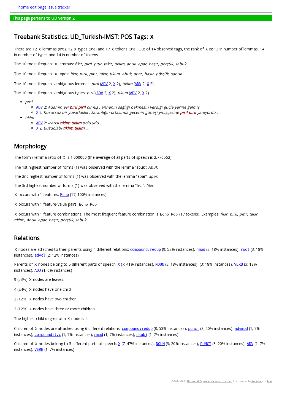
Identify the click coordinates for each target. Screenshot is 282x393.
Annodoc (256, 381)
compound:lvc (47, 334)
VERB (238, 264)
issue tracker (59, 7)
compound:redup (145, 249)
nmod (200, 249)
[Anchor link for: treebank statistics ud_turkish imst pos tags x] (157, 36)
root (245, 249)
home (23, 7)
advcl (39, 255)
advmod (241, 328)
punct (193, 328)
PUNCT (205, 343)
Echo (64, 194)
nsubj (141, 334)
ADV (104, 84)
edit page (38, 7)
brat (269, 381)
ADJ (37, 270)
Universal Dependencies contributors (209, 381)
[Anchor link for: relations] (42, 237)
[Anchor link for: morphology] (50, 146)
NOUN (159, 264)
